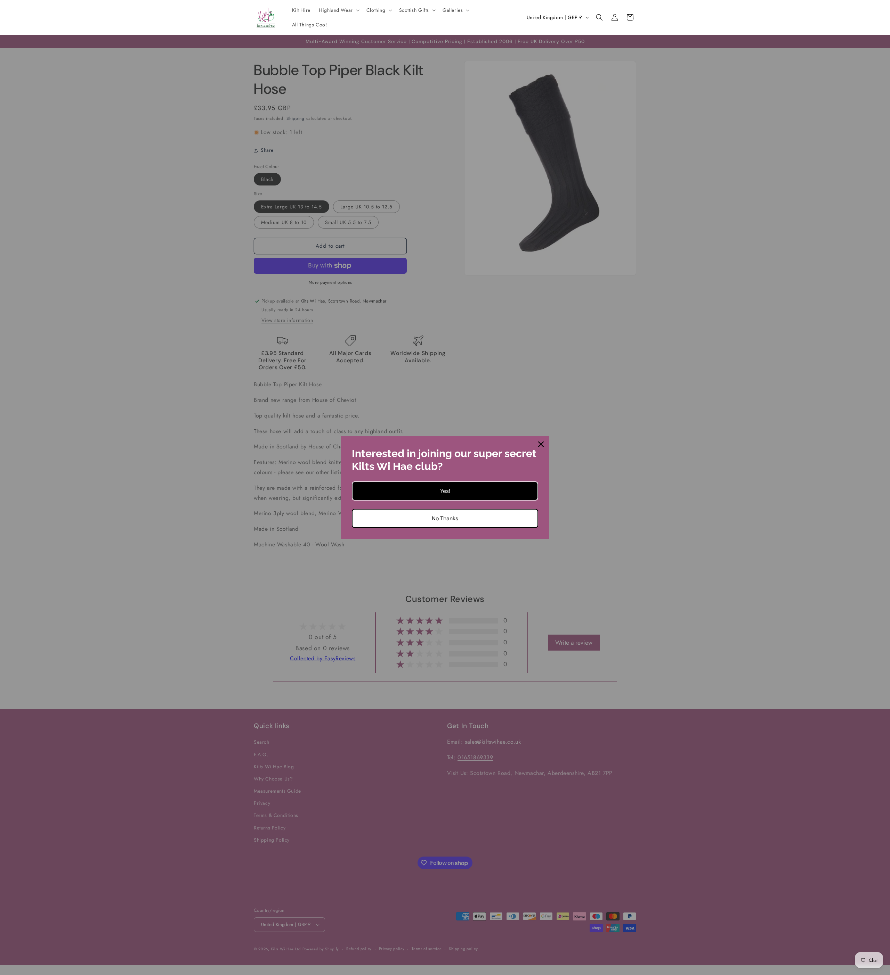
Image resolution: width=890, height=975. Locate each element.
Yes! (445, 491)
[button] (338, 10)
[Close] (541, 444)
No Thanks (445, 518)
